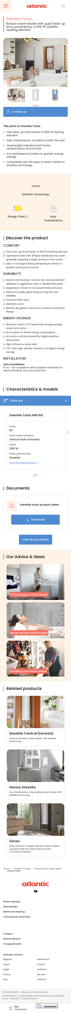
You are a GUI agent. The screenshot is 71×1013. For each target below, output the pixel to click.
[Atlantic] (36, 6)
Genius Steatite (22, 787)
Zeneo (14, 841)
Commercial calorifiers (16, 916)
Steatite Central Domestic (31, 733)
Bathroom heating (14, 911)
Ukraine (41, 974)
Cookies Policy (9, 995)
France (7, 974)
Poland (41, 964)
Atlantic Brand (11, 938)
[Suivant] (67, 433)
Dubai (6, 964)
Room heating (11, 901)
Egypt (6, 969)
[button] (24, 462)
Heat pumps (10, 906)
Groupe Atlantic (12, 943)
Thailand (41, 969)
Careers (8, 933)
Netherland (43, 959)
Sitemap (14, 998)
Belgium (7, 959)
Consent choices (29, 998)
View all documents (35, 539)
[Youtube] (35, 891)
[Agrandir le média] (35, 62)
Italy (5, 979)
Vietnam (41, 979)
